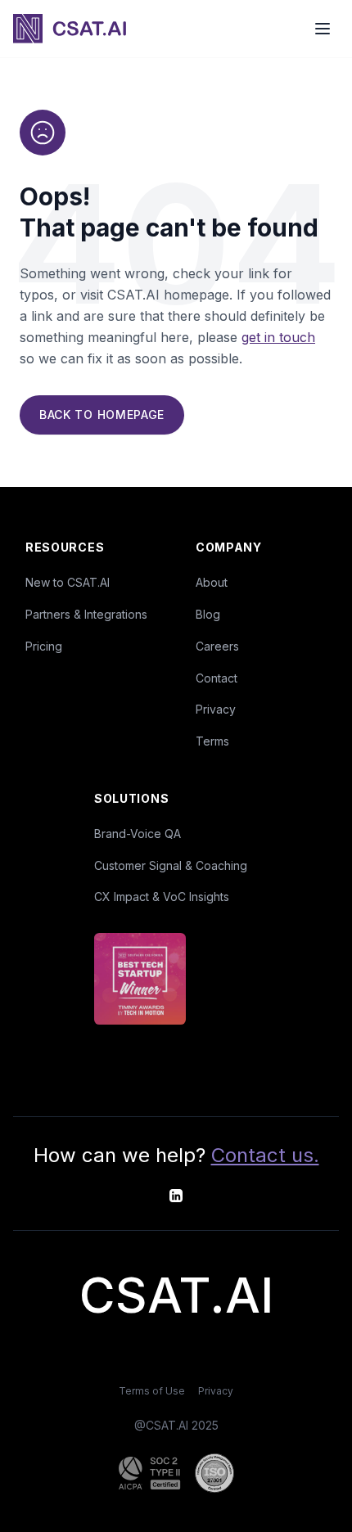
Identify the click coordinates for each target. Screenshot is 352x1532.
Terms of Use (152, 1391)
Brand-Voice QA (137, 833)
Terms (212, 741)
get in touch (278, 337)
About (212, 582)
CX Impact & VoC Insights (161, 896)
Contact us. (265, 1155)
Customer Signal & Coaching (170, 865)
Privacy (216, 709)
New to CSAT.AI (67, 582)
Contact (216, 678)
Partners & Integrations (86, 614)
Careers (217, 646)
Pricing (43, 646)
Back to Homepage (102, 414)
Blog (208, 614)
